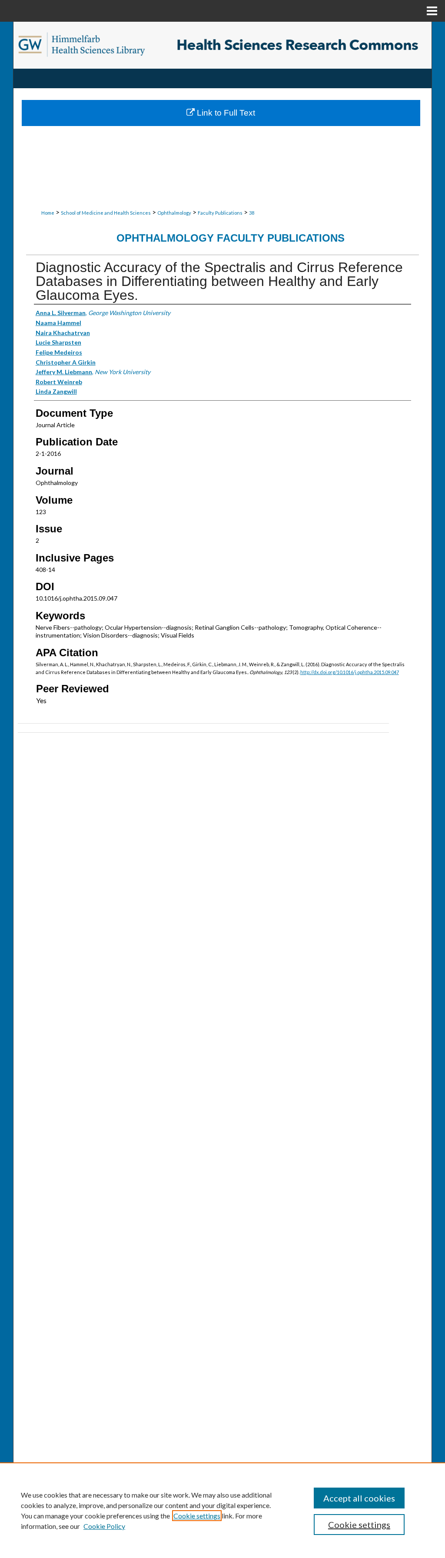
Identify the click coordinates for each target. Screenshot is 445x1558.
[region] (222, 1510)
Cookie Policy (104, 1526)
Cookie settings (196, 1515)
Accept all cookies (359, 1498)
